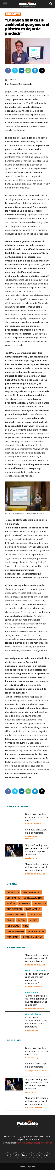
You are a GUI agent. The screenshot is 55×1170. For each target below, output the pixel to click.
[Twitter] (15, 70)
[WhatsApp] (28, 70)
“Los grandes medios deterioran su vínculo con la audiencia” (36, 867)
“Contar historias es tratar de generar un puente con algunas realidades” (36, 1000)
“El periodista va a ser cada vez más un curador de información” (37, 978)
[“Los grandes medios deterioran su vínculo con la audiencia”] (14, 869)
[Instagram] (16, 1155)
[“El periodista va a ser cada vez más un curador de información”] (14, 975)
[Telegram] (35, 70)
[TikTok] (31, 1155)
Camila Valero (32, 992)
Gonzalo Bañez (33, 1014)
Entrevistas (13, 14)
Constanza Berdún (34, 1008)
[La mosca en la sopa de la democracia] (14, 834)
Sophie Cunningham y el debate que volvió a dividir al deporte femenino (37, 849)
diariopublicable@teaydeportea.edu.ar (34, 1142)
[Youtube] (47, 1155)
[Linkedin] (21, 70)
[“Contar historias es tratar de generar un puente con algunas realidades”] (14, 997)
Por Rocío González (35, 873)
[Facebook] (8, 70)
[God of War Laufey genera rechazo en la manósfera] (14, 819)
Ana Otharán (31, 1030)
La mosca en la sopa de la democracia (36, 831)
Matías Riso (31, 858)
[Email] (42, 70)
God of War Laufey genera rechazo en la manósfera (36, 817)
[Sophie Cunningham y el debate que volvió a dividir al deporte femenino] (14, 850)
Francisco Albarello (35, 970)
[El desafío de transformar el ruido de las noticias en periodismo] (14, 1019)
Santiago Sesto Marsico (33, 837)
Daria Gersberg (33, 823)
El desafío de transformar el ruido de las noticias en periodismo (36, 1022)
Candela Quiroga (33, 986)
